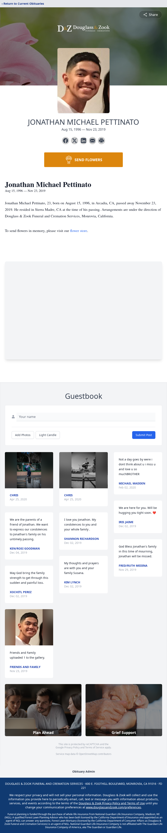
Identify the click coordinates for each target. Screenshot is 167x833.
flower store (78, 230)
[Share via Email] (92, 140)
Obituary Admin (83, 771)
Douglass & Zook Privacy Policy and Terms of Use (112, 803)
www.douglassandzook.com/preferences (113, 807)
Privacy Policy (72, 747)
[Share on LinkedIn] (83, 140)
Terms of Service (94, 747)
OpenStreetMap (88, 754)
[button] (29, 470)
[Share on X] (74, 140)
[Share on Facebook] (65, 140)
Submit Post (144, 435)
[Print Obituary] (101, 140)
